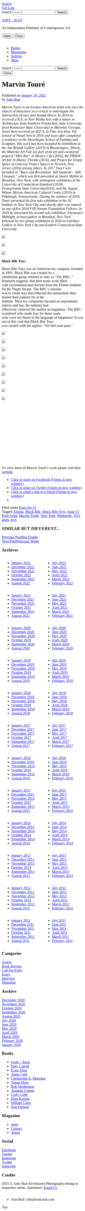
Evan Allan (19, 1070)
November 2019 (23, 668)
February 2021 (62, 616)
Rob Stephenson (22, 1086)
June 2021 (59, 599)
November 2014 (23, 831)
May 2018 (59, 701)
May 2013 (59, 863)
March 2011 (60, 937)
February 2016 (62, 778)
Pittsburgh (64, 516)
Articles (16, 56)
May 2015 (59, 798)
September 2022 (23, 579)
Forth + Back (20, 1062)
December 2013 (22, 859)
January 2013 (21, 855)
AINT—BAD (12, 20)
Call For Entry (12, 970)
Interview (8, 978)
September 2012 (23, 904)
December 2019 (22, 664)
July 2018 (59, 693)
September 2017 (23, 742)
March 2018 (60, 709)
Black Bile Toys (54, 512)
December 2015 (22, 794)
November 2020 (23, 636)
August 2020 (20, 648)
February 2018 (62, 713)
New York (48, 516)
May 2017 (59, 733)
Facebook (9, 1150)
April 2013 (60, 867)
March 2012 (60, 904)
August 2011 (20, 941)
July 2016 (59, 758)
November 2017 (23, 733)
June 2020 (59, 632)
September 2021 (23, 612)
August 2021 (20, 616)
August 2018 (20, 713)
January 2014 (21, 823)
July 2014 (59, 823)
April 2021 (60, 607)
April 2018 (60, 705)
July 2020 (59, 628)
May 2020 (59, 636)
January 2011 (20, 920)
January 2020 (21, 628)
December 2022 (22, 567)
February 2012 (62, 908)
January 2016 (21, 758)
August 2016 (20, 778)
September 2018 (23, 709)
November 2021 (23, 603)
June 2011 (59, 924)
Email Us (50, 1188)
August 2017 (20, 746)
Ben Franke (20, 537)
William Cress (21, 1103)
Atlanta (18, 512)
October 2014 (21, 835)
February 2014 (62, 843)
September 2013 (23, 872)
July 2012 (59, 888)
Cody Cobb (19, 1095)
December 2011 (22, 924)
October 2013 (21, 867)
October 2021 (21, 607)
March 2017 (60, 742)
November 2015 (23, 798)
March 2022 (60, 579)
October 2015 (21, 802)
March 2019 (60, 677)
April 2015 (60, 802)
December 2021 (22, 599)
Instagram (9, 1158)
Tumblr (7, 1154)
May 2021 (59, 603)
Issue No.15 (27, 507)
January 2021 (21, 595)
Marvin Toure (29, 516)
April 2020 (60, 640)
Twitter (7, 1162)
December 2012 (22, 892)
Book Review (12, 966)
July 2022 (59, 563)
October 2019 (21, 672)
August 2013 (20, 876)
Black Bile (33, 512)
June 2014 (59, 827)
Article (7, 962)
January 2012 (21, 888)
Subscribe (9, 1166)
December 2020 (22, 632)
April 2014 (60, 835)
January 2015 (21, 790)
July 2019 (59, 660)
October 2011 (21, 932)
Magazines (18, 52)
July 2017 (59, 725)
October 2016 (21, 770)
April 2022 (60, 575)
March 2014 (60, 839)
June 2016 (59, 762)
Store (14, 1124)
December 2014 (22, 827)
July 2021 (59, 595)
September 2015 (23, 807)
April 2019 (60, 672)
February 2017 (62, 746)
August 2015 (20, 811)
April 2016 (60, 770)
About (15, 1132)
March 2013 (60, 872)
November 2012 (23, 896)
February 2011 (62, 941)
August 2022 (20, 583)
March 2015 (60, 807)
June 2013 (59, 859)
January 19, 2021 (33, 95)
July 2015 (59, 790)
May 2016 (59, 766)
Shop (14, 60)
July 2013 (59, 855)
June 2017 (59, 729)
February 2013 (62, 876)
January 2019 (21, 660)
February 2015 (62, 811)
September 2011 (22, 937)
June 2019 (59, 664)
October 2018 (21, 705)
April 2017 (60, 737)
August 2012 (20, 908)
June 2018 (59, 697)
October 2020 (21, 640)
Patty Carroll (20, 1066)
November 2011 (22, 928)
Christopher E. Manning (28, 1078)
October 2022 (21, 575)
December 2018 (22, 697)
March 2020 (60, 644)
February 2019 (62, 681)
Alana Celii (19, 1074)
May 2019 (59, 668)
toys (14, 520)
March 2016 (60, 774)
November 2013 (23, 863)
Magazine (9, 982)
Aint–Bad (13, 99)
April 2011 (59, 932)
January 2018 (21, 693)
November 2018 (23, 701)
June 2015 (59, 794)
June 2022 (59, 567)
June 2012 (59, 892)
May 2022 (59, 571)
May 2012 (59, 896)
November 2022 (23, 571)
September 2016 (23, 774)
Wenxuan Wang (20, 541)
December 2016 (22, 762)
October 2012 (21, 900)
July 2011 (59, 920)
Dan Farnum (20, 1107)
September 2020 (23, 644)
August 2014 (20, 843)
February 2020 (62, 648)
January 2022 (21, 563)
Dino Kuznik (20, 1099)
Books (15, 48)
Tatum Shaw (20, 1082)
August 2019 (20, 681)
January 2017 (21, 725)
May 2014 (59, 831)
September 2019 (23, 677)
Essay (6, 974)
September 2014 (23, 839)
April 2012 (60, 900)
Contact (16, 1128)
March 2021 (60, 612)
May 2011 (59, 928)
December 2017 (22, 729)
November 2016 (23, 766)
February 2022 (62, 583)
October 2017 (21, 737)
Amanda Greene (22, 1090)
